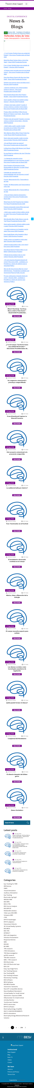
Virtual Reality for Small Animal (14, 993)
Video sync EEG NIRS (10, 913)
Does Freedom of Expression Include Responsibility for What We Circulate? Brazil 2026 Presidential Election (16, 167)
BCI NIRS (6, 946)
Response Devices (9, 940)
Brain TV (10, 1057)
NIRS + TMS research (10, 960)
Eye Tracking (8, 895)
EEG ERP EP (7, 908)
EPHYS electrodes (9, 1004)
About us (10, 1069)
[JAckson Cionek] (17, 45)
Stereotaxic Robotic (10, 924)
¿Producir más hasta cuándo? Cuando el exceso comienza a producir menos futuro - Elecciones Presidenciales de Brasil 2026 (16, 106)
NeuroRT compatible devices (13, 989)
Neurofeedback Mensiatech (13, 991)
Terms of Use (11, 1074)
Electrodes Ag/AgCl (10, 897)
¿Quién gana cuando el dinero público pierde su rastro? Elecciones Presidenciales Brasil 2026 (16, 214)
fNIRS (5, 888)
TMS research (8, 949)
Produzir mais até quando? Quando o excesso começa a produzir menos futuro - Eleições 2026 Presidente (17, 120)
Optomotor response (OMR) (13, 995)
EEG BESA (7, 928)
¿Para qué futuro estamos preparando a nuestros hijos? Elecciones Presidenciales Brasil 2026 (16, 196)
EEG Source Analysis (10, 906)
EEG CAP (6, 966)
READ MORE (17, 316)
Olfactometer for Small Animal (14, 998)
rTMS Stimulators (9, 951)
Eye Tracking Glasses (10, 971)
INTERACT (7, 933)
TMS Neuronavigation (10, 953)
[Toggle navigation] (26, 4)
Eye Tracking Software (11, 975)
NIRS (5, 942)
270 (21, 1028)
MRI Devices (7, 886)
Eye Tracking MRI (9, 973)
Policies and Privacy (13, 1072)
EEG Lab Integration (10, 935)
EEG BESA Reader (9, 984)
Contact (10, 1062)
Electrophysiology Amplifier (13, 1009)
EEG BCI (6, 944)
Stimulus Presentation (11, 937)
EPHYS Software (9, 1007)
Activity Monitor (9, 1000)
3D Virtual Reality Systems (12, 926)
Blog (9, 1054)
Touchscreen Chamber (11, 1002)
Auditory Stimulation (10, 893)
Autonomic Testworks (11, 987)
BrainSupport (21, 1080)
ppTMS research (9, 955)
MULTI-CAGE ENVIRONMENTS (13, 1011)
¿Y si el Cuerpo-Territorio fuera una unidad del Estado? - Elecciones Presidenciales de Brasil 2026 (17, 55)
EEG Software (8, 980)
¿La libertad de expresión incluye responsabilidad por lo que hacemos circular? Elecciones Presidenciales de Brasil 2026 (16, 160)
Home (5, 8)
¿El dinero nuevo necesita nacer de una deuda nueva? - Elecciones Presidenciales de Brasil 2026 (17, 72)
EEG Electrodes (9, 962)
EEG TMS (6, 931)
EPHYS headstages (10, 920)
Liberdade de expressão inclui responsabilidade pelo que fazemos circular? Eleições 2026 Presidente (16, 174)
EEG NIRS (7, 902)
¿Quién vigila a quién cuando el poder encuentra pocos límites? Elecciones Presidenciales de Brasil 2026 (14, 127)
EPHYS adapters (9, 922)
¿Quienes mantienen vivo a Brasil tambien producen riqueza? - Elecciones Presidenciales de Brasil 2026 (16, 89)
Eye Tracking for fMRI (10, 884)
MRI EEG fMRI (8, 899)
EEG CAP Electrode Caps (12, 964)
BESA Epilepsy (8, 982)
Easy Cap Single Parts (11, 969)
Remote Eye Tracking (10, 978)
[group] (17, 1036)
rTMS (5, 917)
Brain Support (11, 1052)
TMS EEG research (9, 957)
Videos (10, 1060)
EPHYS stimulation (10, 1013)
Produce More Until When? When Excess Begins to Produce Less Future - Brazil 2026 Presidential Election (16, 113)
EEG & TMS (7, 904)
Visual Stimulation (10, 890)
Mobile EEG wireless (10, 911)
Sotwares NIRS (8, 915)
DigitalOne (17, 1085)
